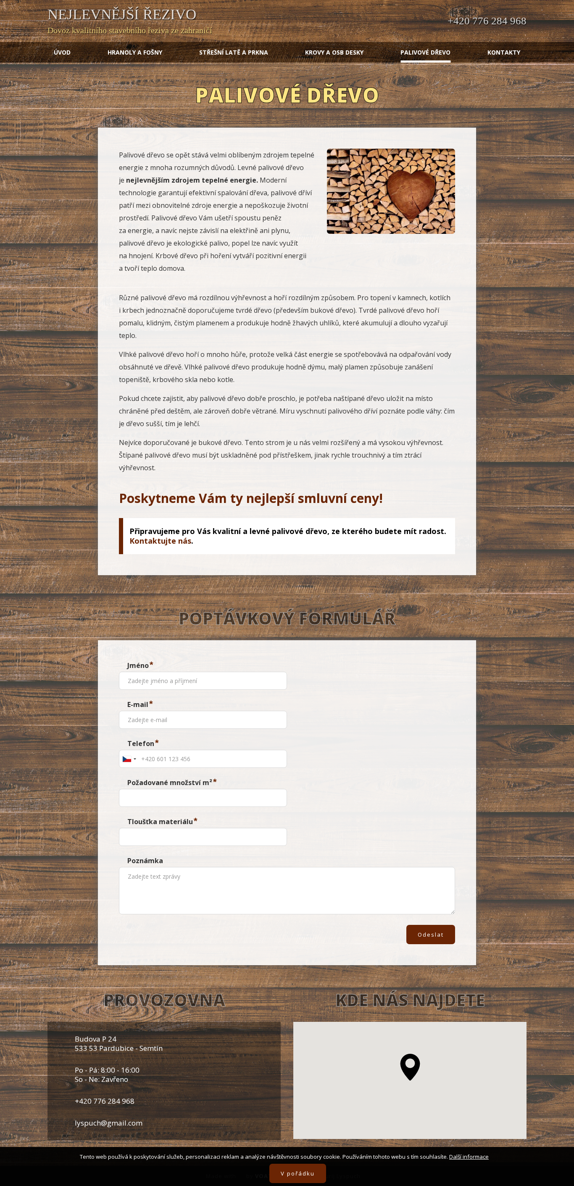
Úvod (62, 52)
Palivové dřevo (425, 52)
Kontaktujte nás (160, 541)
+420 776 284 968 (487, 20)
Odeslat (431, 934)
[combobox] (129, 758)
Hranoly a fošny (135, 52)
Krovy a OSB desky (334, 52)
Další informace (469, 1156)
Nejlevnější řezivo (121, 14)
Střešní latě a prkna (233, 52)
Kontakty (503, 52)
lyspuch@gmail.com (108, 1123)
